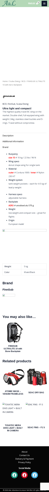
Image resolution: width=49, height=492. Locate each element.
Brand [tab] (5, 147)
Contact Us (24, 455)
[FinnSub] (9, 96)
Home (5, 81)
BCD (23, 81)
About (24, 451)
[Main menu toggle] (44, 3)
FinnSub (11, 104)
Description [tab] (8, 135)
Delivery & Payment (24, 458)
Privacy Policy (24, 462)
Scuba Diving (14, 81)
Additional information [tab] (13, 141)
